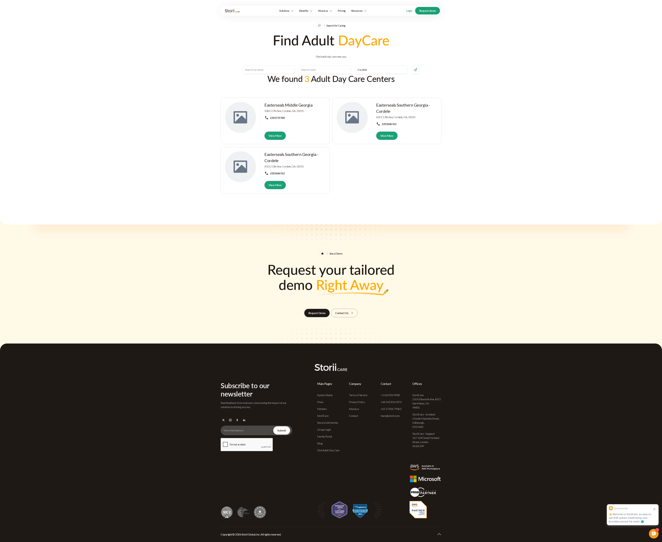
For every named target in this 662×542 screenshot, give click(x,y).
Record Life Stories (327, 422)
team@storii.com (390, 415)
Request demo (427, 10)
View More (275, 135)
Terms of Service (358, 395)
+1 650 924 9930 (390, 395)
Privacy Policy (357, 402)
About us (354, 408)
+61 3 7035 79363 (391, 408)
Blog (320, 443)
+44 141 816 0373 (391, 402)
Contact (353, 415)
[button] (286, 10)
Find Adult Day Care (328, 450)
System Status (325, 395)
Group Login (324, 429)
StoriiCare (322, 415)
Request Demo (316, 313)
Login (409, 10)
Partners (322, 408)
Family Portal (324, 436)
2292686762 (389, 124)
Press (320, 402)
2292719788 (277, 117)
